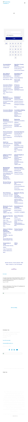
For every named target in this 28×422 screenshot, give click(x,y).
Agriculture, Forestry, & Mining (19, 65)
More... (11, 79)
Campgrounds (6, 67)
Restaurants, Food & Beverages (7, 207)
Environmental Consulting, (17, 125)
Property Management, (19, 197)
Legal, (10, 99)
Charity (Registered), (18, 77)
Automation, (16, 126)
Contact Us (11, 264)
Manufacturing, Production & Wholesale (6, 168)
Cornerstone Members (8, 110)
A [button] (10, 43)
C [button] (15, 43)
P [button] (10, 52)
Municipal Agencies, (18, 133)
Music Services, (6, 79)
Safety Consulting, (7, 103)
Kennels (10, 195)
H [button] (15, 46)
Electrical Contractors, (18, 102)
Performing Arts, (17, 218)
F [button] (10, 46)
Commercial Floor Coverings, (18, 160)
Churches (16, 81)
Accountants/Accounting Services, (8, 102)
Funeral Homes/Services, (19, 186)
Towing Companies (18, 229)
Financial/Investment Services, (7, 134)
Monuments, (16, 187)
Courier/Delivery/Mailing (19, 110)
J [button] (20, 46)
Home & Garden (17, 142)
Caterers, (5, 212)
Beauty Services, (17, 184)
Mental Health (6, 146)
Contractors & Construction (17, 97)
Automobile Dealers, (7, 88)
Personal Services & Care (18, 183)
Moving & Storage (7, 182)
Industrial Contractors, (18, 101)
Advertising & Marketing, (19, 168)
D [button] (18, 43)
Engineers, (16, 122)
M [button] (15, 49)
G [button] (13, 46)
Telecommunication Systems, (7, 233)
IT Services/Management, (8, 238)
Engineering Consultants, (19, 120)
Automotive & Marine (7, 85)
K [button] (10, 49)
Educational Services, (7, 126)
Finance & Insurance (7, 131)
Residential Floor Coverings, (17, 144)
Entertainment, (6, 77)
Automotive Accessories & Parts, (8, 90)
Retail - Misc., (6, 220)
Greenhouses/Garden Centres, (18, 148)
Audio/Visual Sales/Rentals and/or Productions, (18, 87)
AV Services (17, 85)
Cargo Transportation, (7, 249)
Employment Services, (7, 125)
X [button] (18, 54)
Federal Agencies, (18, 134)
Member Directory (9, 262)
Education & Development (6, 120)
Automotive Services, (7, 86)
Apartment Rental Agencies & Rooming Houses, (18, 200)
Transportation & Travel (7, 244)
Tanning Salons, (17, 189)
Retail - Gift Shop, (6, 224)
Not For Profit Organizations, (17, 80)
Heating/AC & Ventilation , (19, 105)
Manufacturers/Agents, (8, 171)
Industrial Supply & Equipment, (18, 158)
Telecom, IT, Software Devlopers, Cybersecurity (8, 230)
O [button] (20, 49)
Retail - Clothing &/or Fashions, (7, 222)
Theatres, (11, 77)
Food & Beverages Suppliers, (7, 211)
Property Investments (18, 203)
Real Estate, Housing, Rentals (19, 193)
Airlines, (4, 247)
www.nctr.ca (15, 415)
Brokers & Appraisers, (7, 137)
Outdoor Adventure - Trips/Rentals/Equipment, (19, 224)
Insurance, (8, 135)
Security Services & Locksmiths (18, 207)
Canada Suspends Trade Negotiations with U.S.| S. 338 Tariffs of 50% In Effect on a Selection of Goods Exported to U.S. (14, 279)
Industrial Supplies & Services (19, 155)
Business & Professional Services (8, 97)
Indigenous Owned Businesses (7, 155)
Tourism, (16, 217)
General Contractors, (18, 99)
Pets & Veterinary (7, 192)
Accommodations (7, 64)
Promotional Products (18, 173)
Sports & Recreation (18, 215)
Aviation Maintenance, (7, 250)
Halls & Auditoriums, (7, 76)
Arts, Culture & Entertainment (6, 74)
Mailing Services (17, 116)
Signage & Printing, (18, 172)
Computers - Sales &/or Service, (8, 236)
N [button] (18, 49)
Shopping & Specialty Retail (8, 216)
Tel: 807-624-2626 (6, 340)
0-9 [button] (6, 43)
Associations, (17, 76)
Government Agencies (19, 131)
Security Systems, (18, 210)
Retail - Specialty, (6, 218)
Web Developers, (6, 239)
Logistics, (16, 164)
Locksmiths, (16, 212)
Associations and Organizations (18, 74)
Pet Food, (11, 194)
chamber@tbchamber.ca (8, 343)
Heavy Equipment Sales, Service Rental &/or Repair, (8, 174)
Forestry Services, (18, 68)
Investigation (22, 212)
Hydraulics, (5, 178)
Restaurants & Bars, (7, 208)
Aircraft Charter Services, (8, 245)
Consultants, (5, 99)
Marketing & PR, (17, 170)
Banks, (4, 135)
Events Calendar (16, 262)
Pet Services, (6, 194)
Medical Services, (6, 145)
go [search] (14, 38)
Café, (8, 212)
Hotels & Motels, (6, 65)
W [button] (15, 54)
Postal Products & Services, (18, 114)
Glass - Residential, (18, 149)
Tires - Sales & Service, (8, 92)
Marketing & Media (18, 167)
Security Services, (18, 208)
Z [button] (15, 57)
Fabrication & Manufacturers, (6, 177)
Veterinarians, (6, 195)
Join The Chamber (18, 264)
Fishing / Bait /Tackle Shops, (18, 221)
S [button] (18, 52)
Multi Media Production (19, 89)
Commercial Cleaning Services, (18, 163)
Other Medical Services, (8, 143)
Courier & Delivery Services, (18, 112)
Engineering (17, 119)
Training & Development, (8, 121)
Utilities (16, 243)
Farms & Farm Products (19, 70)
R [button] (15, 52)
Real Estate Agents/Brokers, (17, 196)
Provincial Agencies (18, 136)
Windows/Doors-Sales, (19, 145)
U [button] (10, 54)
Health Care (5, 142)
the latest (5, 273)
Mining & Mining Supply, (19, 67)
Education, (5, 123)
